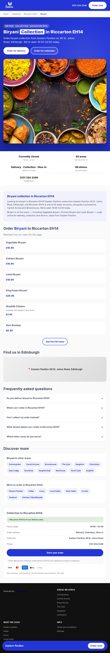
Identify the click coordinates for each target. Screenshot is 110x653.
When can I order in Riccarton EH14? (26, 407)
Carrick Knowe (32, 464)
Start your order (55, 552)
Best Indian (71, 491)
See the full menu (55, 341)
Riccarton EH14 (30, 14)
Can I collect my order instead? (23, 417)
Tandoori (13, 497)
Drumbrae (28, 470)
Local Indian (55, 491)
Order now (97, 5)
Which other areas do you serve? (24, 436)
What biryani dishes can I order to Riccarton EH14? (33, 427)
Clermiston (94, 464)
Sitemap (60, 631)
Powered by (8, 591)
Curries (84, 491)
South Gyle (76, 470)
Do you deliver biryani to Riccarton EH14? (28, 398)
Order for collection (44, 50)
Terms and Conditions (66, 627)
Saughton (79, 464)
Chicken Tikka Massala (32, 497)
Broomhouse (50, 464)
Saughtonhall (44, 470)
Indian (31, 491)
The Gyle (66, 464)
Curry (42, 491)
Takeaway (16, 14)
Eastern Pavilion (16, 491)
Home (5, 14)
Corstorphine (15, 464)
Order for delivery (16, 50)
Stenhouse (60, 470)
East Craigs (14, 470)
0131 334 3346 (79, 5)
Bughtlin (90, 470)
